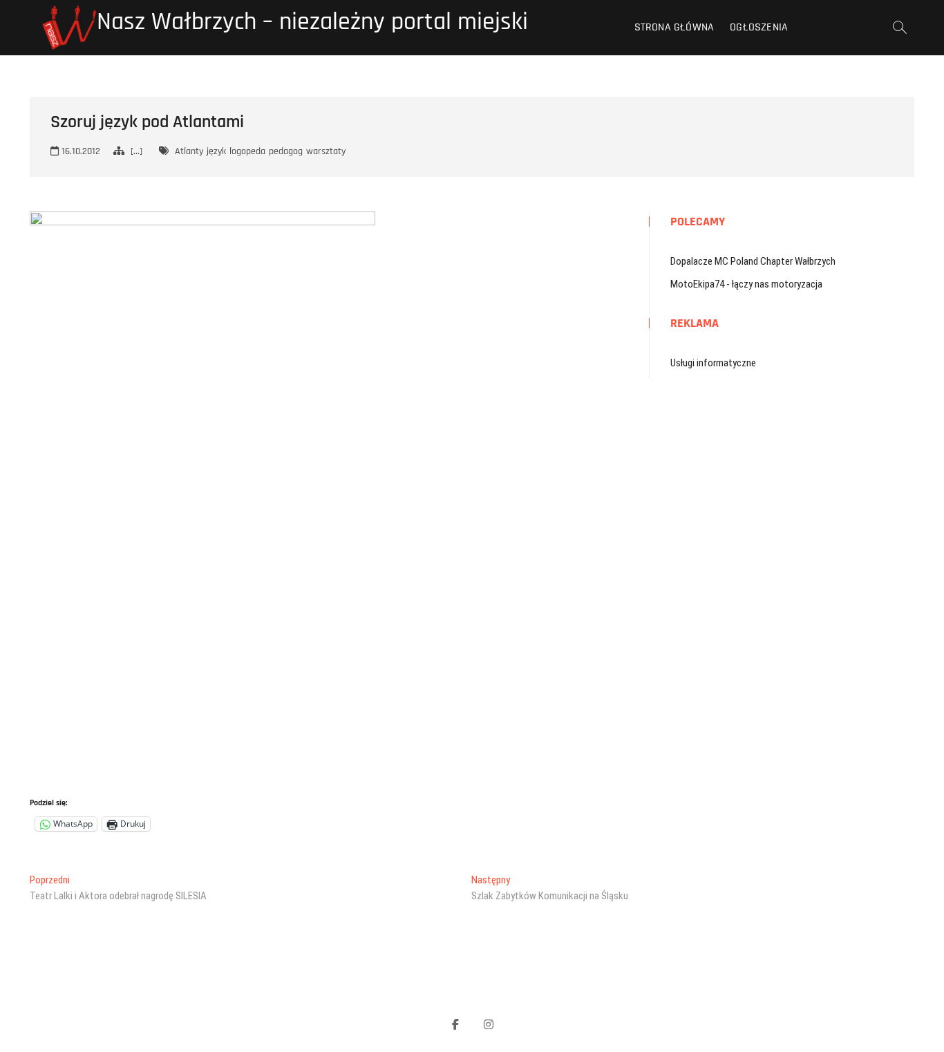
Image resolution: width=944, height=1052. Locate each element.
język (216, 151)
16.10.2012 (79, 151)
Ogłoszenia (759, 27)
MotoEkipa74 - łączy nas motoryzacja (746, 284)
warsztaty (326, 151)
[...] (136, 151)
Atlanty (189, 151)
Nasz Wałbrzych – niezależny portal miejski (312, 22)
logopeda (247, 151)
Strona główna (674, 27)
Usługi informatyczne (713, 363)
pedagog (286, 151)
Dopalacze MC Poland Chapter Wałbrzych (753, 261)
